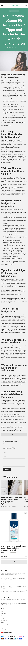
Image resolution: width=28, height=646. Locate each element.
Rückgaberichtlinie (4, 618)
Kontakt (2, 622)
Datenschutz (3, 613)
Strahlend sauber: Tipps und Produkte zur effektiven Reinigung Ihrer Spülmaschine (11, 500)
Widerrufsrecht (4, 620)
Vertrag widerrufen (5, 624)
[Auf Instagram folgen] (5, 629)
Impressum (3, 615)
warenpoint (3, 544)
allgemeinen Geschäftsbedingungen (9, 447)
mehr (4, 587)
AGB (2, 611)
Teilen (15, 435)
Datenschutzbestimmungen (7, 448)
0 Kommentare (18, 47)
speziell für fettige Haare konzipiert (9, 144)
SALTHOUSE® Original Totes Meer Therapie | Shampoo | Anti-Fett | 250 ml (13, 548)
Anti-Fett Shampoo (14, 194)
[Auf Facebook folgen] (2, 629)
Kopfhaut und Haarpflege (14, 11)
